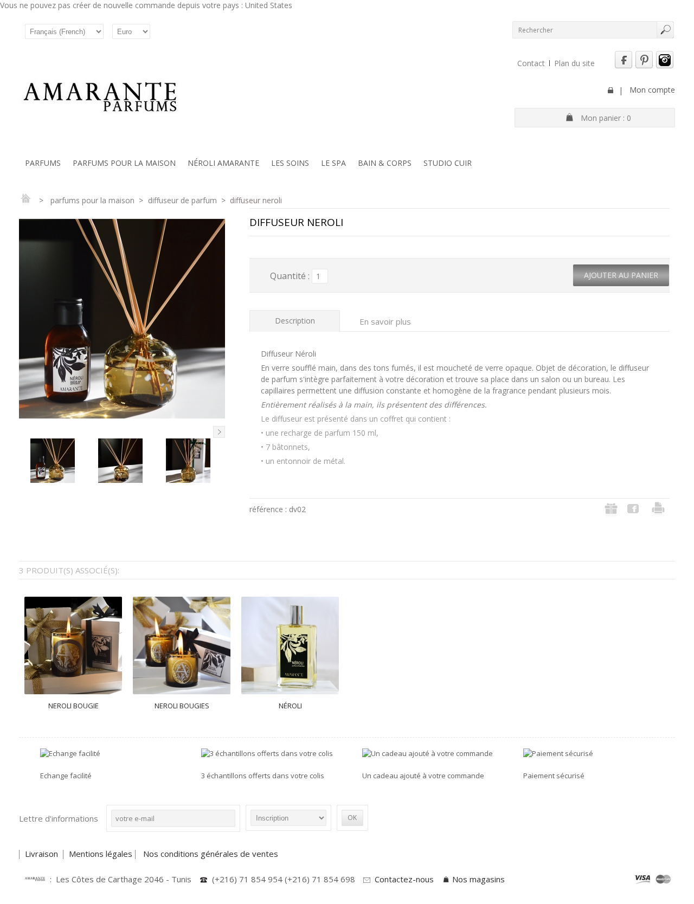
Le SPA (333, 163)
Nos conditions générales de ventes (211, 853)
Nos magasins (478, 879)
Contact (531, 63)
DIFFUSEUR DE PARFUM (182, 200)
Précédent (25, 432)
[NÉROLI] (290, 645)
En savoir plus (385, 321)
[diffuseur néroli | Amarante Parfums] (52, 477)
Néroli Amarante (223, 163)
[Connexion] (610, 90)
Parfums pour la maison (124, 163)
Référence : (269, 509)
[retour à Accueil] (26, 200)
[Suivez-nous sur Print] (644, 65)
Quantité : (290, 276)
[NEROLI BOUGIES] (181, 645)
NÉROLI (290, 706)
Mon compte (652, 90)
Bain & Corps (385, 163)
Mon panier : (606, 118)
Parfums (43, 163)
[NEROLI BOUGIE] (73, 645)
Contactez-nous (404, 879)
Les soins (290, 163)
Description (295, 320)
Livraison (42, 853)
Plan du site (574, 63)
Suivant (219, 432)
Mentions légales (100, 853)
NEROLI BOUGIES (182, 706)
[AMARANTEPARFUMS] (100, 98)
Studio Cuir (447, 163)
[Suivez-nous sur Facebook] (623, 65)
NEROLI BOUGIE (73, 706)
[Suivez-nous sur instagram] (664, 65)
